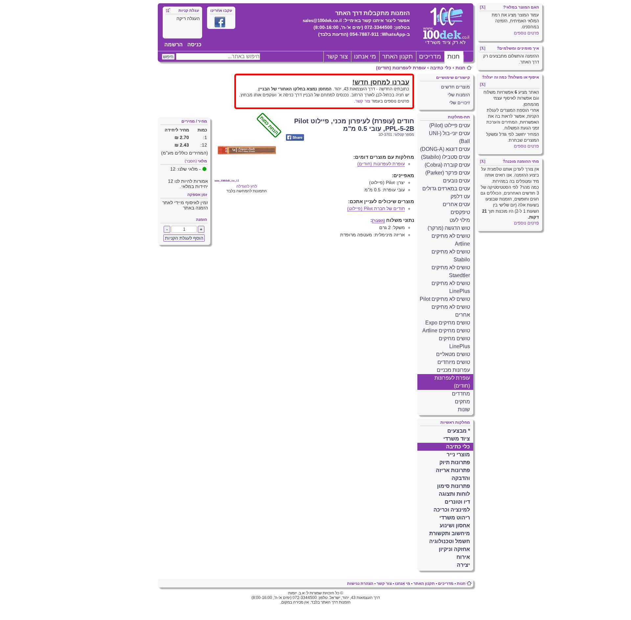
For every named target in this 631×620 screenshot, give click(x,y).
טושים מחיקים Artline (446, 330)
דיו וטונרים (457, 502)
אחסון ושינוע (455, 525)
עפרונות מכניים (453, 370)
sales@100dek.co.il (322, 20)
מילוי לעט (460, 220)
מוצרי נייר (458, 454)
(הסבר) (191, 161)
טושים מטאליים (453, 354)
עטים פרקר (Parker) (447, 173)
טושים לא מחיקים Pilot (445, 299)
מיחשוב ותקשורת (449, 533)
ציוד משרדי (456, 438)
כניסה (194, 44)
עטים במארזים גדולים (446, 188)
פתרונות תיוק (454, 462)
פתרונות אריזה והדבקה (453, 474)
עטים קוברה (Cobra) (447, 165)
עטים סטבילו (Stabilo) (445, 157)
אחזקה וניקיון (454, 549)
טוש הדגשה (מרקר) (449, 228)
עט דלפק (460, 196)
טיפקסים (460, 212)
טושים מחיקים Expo (447, 322)
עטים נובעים (456, 180)
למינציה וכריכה (451, 510)
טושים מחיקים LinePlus (454, 342)
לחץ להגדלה (257, 184)
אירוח (463, 557)
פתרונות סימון (453, 486)
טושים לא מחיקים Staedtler (451, 271)
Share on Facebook (295, 137)
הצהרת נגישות (360, 583)
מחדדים (461, 393)
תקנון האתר (397, 56)
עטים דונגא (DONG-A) (445, 149)
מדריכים (430, 56)
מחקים (462, 401)
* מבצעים (458, 431)
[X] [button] (482, 7)
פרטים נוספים (526, 33)
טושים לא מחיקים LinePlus (451, 287)
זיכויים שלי (459, 102)
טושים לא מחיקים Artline (451, 240)
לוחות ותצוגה (454, 494)
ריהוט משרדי (454, 517)
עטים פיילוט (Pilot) (449, 125)
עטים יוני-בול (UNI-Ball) (449, 137)
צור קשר (337, 56)
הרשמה (173, 44)
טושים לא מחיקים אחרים (451, 311)
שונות (464, 409)
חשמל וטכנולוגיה (449, 541)
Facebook (220, 22)
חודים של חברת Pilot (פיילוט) (376, 208)
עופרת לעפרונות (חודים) (401, 67)
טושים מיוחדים (453, 362)
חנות (453, 56)
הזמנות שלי (459, 94)
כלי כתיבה (440, 67)
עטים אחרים (456, 204)
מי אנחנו (365, 56)
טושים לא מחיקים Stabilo (451, 255)
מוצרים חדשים (455, 86)
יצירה (463, 565)
